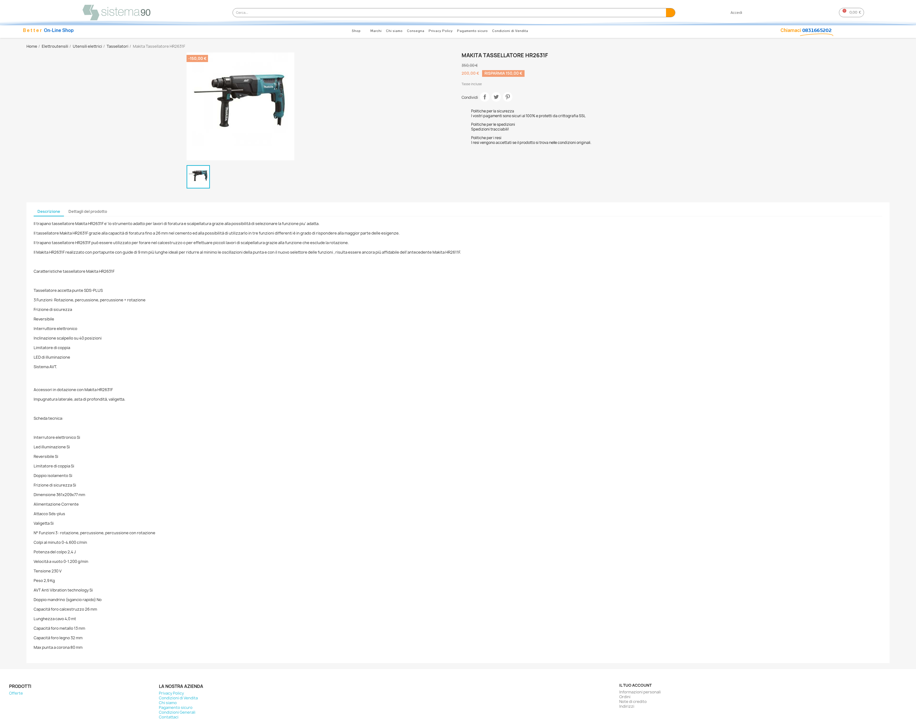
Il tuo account (635, 685)
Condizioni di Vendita (510, 31)
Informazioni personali (640, 692)
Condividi (484, 97)
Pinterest (507, 97)
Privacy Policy (441, 31)
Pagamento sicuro (472, 31)
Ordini (624, 696)
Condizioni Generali (177, 712)
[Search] (670, 12)
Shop (356, 31)
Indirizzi (626, 706)
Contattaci (168, 717)
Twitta (496, 97)
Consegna (415, 31)
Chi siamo (394, 31)
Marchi (376, 31)
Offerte (16, 693)
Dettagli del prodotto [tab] (87, 211)
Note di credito (633, 701)
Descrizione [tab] (48, 211)
